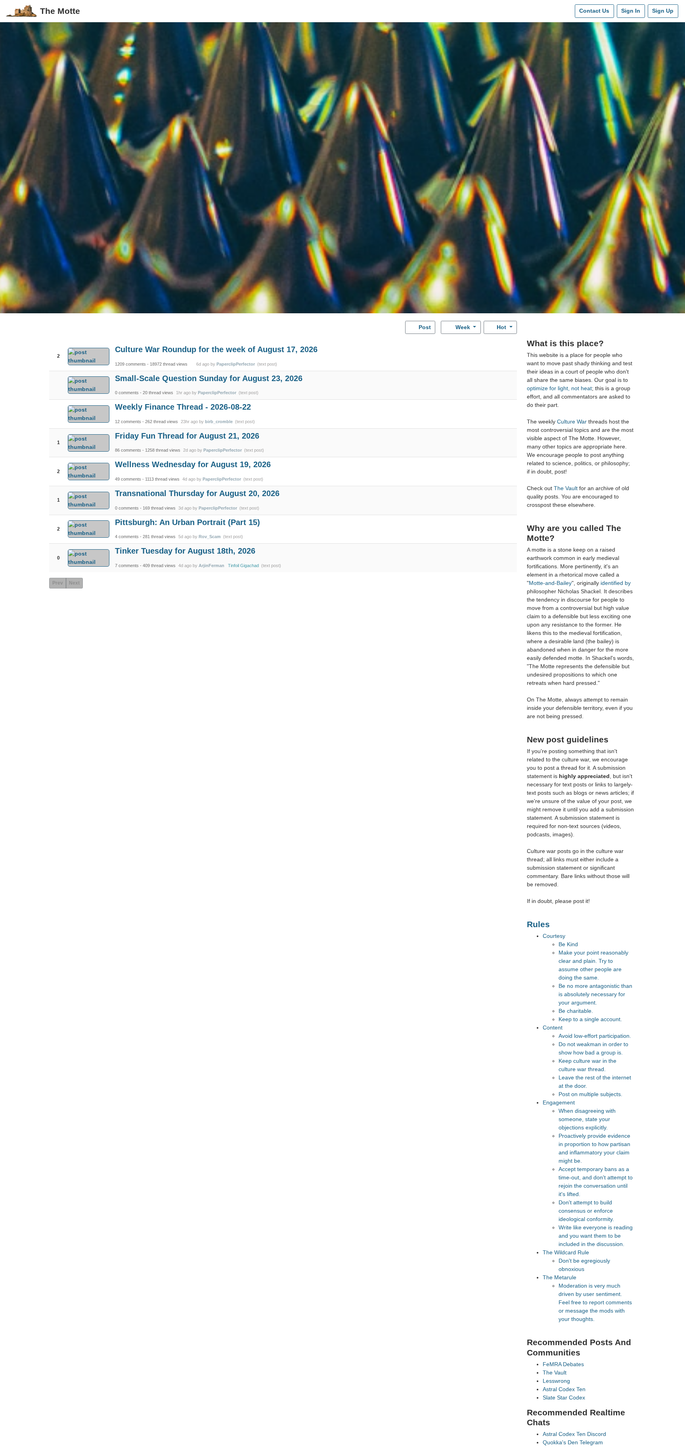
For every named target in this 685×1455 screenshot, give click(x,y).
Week (463, 327)
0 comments (127, 392)
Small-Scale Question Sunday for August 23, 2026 (208, 378)
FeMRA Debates (563, 1364)
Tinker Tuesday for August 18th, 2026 (185, 550)
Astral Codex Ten (564, 1389)
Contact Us (594, 11)
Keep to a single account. (590, 1019)
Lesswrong (556, 1381)
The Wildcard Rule (566, 1252)
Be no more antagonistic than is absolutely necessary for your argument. (595, 994)
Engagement (559, 1102)
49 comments (128, 479)
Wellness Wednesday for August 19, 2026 (193, 464)
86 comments (128, 450)
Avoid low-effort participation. (595, 1036)
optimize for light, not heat (559, 388)
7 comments (127, 565)
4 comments (127, 536)
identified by (616, 583)
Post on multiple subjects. (590, 1094)
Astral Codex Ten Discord (574, 1434)
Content (553, 1027)
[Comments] (567, 11)
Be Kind (568, 944)
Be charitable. (576, 1011)
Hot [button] (501, 327)
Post (424, 327)
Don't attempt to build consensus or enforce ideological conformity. (586, 1210)
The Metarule (559, 1277)
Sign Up (663, 11)
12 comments (128, 421)
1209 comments (130, 364)
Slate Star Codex (564, 1397)
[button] (58, 349)
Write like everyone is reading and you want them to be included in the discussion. (596, 1235)
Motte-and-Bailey (550, 583)
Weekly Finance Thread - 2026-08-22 (183, 407)
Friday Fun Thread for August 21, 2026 (187, 435)
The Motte (60, 10)
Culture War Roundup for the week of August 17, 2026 (216, 349)
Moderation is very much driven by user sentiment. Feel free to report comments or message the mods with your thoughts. (595, 1302)
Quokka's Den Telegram (573, 1442)
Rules (538, 924)
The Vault (566, 488)
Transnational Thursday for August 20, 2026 (197, 493)
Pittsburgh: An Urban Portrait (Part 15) (187, 522)
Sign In (630, 11)
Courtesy (554, 936)
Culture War (572, 421)
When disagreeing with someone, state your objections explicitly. (587, 1119)
